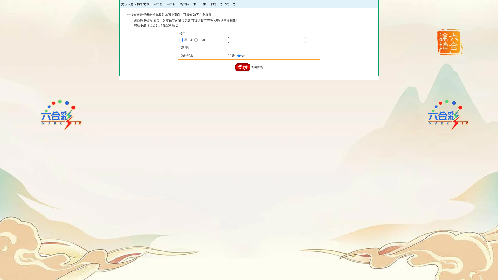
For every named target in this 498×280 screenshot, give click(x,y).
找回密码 (257, 67)
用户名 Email (195, 40)
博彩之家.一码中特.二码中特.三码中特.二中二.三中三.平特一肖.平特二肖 (186, 4)
